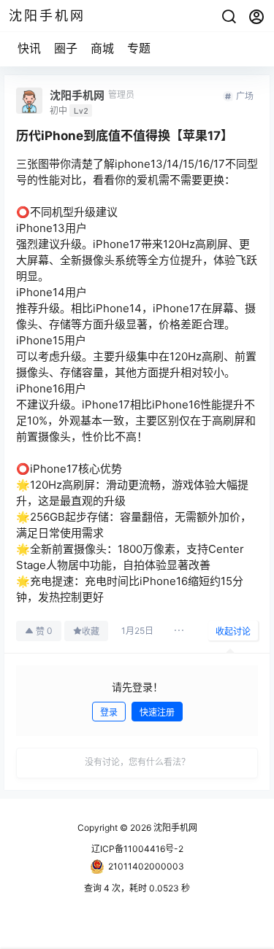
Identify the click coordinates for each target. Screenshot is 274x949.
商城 (102, 48)
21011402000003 (146, 866)
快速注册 (157, 712)
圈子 (65, 48)
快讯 (29, 48)
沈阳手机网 (174, 827)
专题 (139, 48)
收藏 (90, 631)
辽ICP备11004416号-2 (137, 848)
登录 (109, 712)
